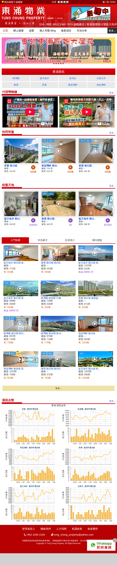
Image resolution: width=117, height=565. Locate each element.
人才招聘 (61, 528)
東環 (16, 85)
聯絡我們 (46, 528)
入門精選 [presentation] (15, 240)
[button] (4, 156)
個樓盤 (13, 2)
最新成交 (66, 30)
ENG (113, 2)
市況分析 (82, 30)
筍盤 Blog (48, 30)
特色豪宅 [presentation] (43, 240)
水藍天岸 (101, 78)
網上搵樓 (18, 30)
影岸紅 (72, 78)
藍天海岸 (44, 78)
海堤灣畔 (101, 85)
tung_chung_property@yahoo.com (73, 534)
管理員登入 (28, 528)
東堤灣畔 (72, 85)
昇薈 (44, 85)
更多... (112, 30)
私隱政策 (77, 528)
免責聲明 (92, 528)
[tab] (15, 240)
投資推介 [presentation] (70, 240)
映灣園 (16, 78)
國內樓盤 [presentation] (97, 240)
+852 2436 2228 (35, 534)
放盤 (31, 30)
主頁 (5, 30)
